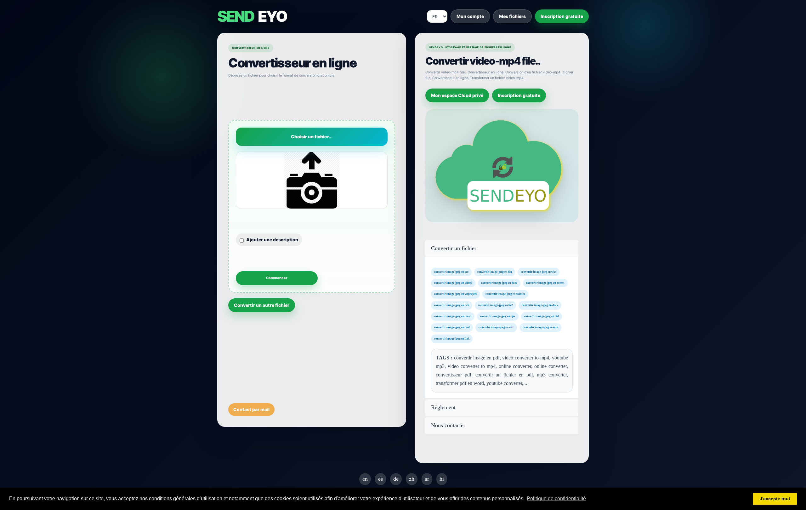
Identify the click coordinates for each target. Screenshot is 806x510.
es (380, 479)
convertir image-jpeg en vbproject (455, 293)
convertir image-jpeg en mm (540, 327)
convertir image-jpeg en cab (451, 305)
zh (411, 479)
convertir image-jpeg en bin (494, 271)
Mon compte (470, 16)
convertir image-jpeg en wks (538, 271)
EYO (252, 16)
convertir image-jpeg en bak (451, 338)
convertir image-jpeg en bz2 (495, 305)
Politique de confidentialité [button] (556, 498)
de (396, 479)
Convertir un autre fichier (261, 305)
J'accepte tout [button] (775, 498)
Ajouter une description (272, 239)
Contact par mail (251, 409)
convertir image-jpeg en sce (451, 271)
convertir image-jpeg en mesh (452, 316)
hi (442, 479)
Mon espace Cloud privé (457, 95)
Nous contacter (448, 425)
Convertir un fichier (453, 248)
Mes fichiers (512, 16)
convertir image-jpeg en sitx (496, 327)
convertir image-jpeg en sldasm (505, 293)
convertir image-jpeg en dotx (499, 282)
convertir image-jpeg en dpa (497, 316)
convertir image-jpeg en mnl (452, 327)
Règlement (443, 407)
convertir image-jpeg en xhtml (453, 282)
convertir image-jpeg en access (545, 282)
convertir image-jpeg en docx (540, 305)
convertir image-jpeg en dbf (541, 316)
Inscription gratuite (562, 16)
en (365, 479)
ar (427, 479)
